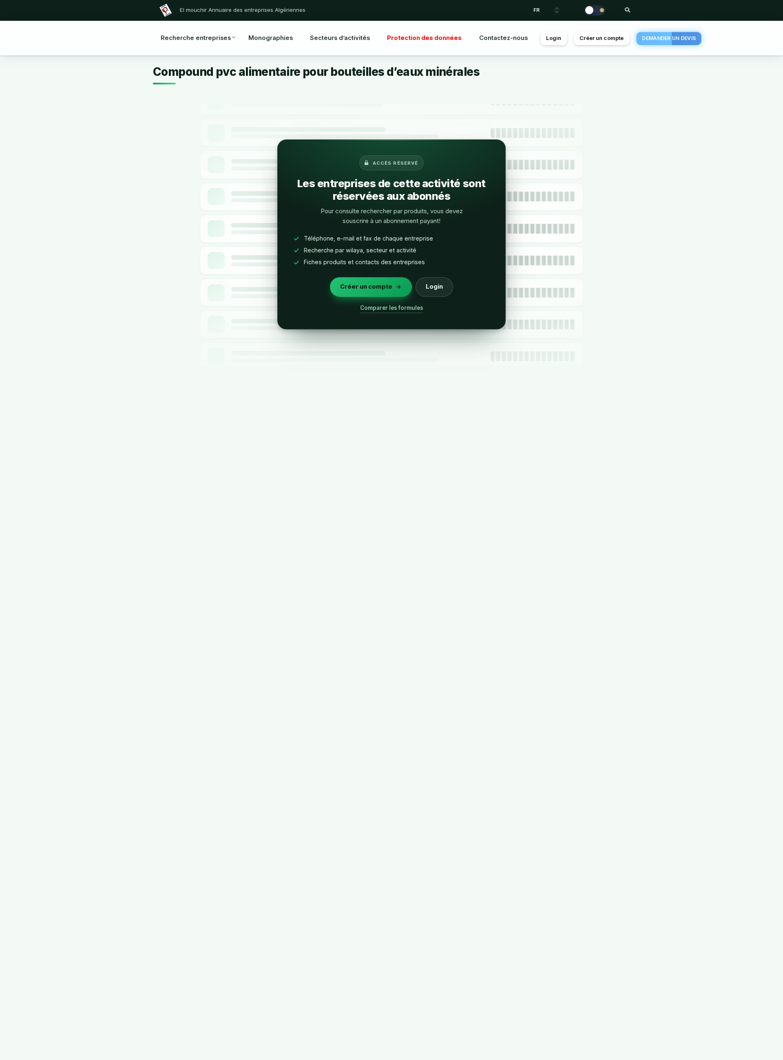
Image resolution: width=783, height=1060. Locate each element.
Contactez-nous (503, 38)
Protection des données (424, 38)
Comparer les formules (391, 308)
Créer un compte (602, 38)
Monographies (270, 38)
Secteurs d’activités (340, 38)
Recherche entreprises (196, 38)
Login (553, 38)
